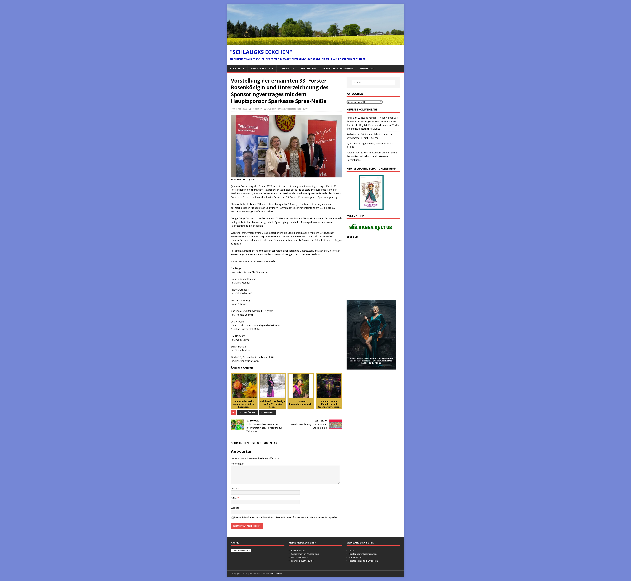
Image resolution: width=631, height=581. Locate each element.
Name (234, 488)
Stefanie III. (267, 412)
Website (235, 507)
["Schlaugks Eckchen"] (315, 43)
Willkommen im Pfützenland (305, 553)
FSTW (351, 550)
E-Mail (234, 498)
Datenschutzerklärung (337, 68)
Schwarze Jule (298, 550)
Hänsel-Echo (355, 557)
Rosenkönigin (247, 412)
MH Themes (276, 573)
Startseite (237, 68)
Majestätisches (293, 108)
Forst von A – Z (260, 68)
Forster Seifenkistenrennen (363, 553)
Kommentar (237, 463)
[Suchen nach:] (373, 82)
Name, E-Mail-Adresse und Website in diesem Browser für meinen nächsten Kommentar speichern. (287, 517)
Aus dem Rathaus (276, 108)
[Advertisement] (373, 271)
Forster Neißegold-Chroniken (363, 560)
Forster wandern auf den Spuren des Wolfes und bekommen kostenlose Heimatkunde (372, 156)
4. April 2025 (241, 108)
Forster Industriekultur (302, 560)
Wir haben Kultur (299, 557)
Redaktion (257, 108)
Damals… (286, 68)
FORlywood (308, 68)
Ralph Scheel (353, 152)
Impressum (367, 68)
